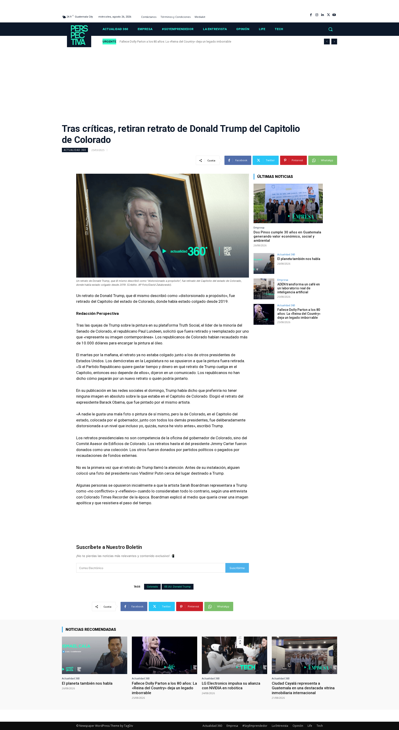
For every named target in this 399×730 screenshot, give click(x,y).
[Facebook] (311, 15)
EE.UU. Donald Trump (177, 586)
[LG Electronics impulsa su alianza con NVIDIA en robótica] (234, 655)
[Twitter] (328, 15)
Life (310, 726)
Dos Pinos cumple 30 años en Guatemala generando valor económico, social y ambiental (287, 236)
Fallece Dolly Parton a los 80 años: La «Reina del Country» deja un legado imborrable (176, 41)
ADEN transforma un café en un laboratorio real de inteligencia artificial (298, 288)
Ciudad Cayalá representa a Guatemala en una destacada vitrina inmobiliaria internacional (303, 688)
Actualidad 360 (75, 150)
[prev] (327, 41)
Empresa (259, 227)
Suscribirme (237, 568)
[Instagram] (317, 15)
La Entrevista (280, 726)
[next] (334, 41)
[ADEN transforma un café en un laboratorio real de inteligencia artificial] (264, 288)
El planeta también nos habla (299, 259)
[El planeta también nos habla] (264, 263)
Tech (320, 726)
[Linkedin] (322, 15)
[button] (330, 29)
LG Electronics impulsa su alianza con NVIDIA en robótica (231, 685)
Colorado (152, 586)
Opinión (298, 726)
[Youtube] (334, 15)
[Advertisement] (199, 82)
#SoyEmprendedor (254, 726)
